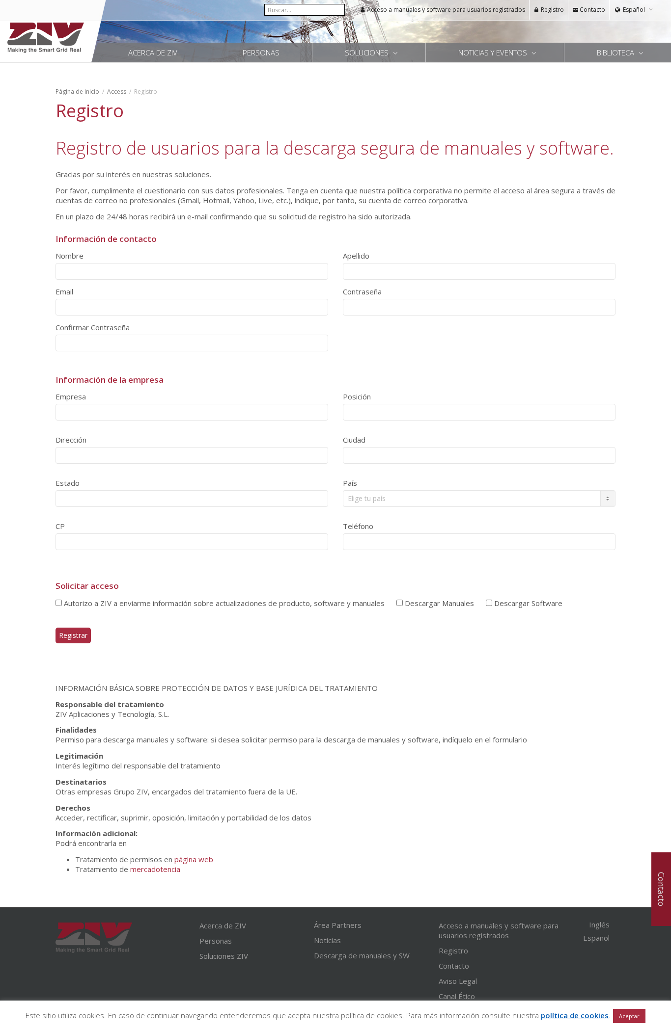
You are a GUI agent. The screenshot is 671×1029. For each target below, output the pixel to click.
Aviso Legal (458, 981)
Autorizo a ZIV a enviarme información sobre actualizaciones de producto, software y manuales (223, 603)
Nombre (70, 256)
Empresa (71, 396)
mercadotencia (155, 869)
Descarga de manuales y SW (362, 955)
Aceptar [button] (629, 1016)
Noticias (327, 940)
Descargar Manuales (438, 603)
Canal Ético (457, 996)
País (350, 483)
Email (64, 291)
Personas (261, 52)
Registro (551, 9)
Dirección (71, 440)
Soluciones (368, 52)
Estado (68, 483)
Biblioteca (616, 52)
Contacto (591, 9)
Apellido (356, 256)
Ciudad (354, 440)
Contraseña (362, 291)
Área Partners (338, 925)
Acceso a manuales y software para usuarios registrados (445, 9)
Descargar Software (527, 603)
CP (60, 526)
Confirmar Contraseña (93, 327)
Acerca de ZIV (152, 52)
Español (633, 9)
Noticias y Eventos (493, 52)
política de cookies (575, 1015)
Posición (357, 396)
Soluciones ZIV (223, 956)
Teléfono (358, 526)
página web (193, 859)
